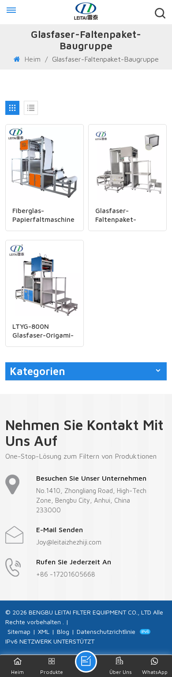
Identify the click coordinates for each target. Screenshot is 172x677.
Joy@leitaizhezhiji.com (68, 542)
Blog (63, 631)
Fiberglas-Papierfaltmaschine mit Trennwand (43, 215)
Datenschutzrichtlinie (106, 631)
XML (43, 631)
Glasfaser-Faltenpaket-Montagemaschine (124, 215)
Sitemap (18, 631)
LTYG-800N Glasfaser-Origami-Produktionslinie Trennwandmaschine (44, 331)
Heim (32, 59)
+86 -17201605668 (65, 574)
